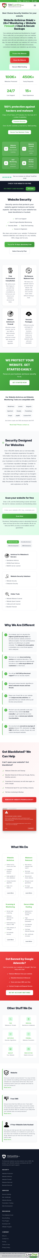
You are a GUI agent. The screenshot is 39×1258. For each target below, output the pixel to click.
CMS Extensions (26, 545)
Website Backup (6, 1200)
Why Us (4, 1236)
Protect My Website (19, 53)
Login (35, 1)
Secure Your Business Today (19, 132)
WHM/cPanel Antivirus (13, 563)
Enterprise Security (12, 583)
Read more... (8, 1087)
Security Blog (6, 1218)
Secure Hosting (6, 1194)
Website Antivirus (7, 1176)
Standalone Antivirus (13, 560)
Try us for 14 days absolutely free (19, 244)
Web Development (13, 545)
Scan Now (19, 516)
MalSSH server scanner (14, 566)
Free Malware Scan (7, 1215)
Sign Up (27, 1)
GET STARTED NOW (20, 382)
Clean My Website (19, 60)
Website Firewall (6, 1179)
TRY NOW (30, 188)
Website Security (13, 542)
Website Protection (7, 1173)
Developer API (6, 1223)
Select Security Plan (19, 251)
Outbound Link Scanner (14, 604)
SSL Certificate (6, 1197)
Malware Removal (7, 1182)
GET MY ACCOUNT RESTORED (19, 992)
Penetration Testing (7, 1203)
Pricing (4, 1241)
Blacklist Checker (12, 606)
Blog (20, 1)
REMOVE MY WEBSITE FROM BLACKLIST (19, 799)
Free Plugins (5, 1221)
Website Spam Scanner (13, 601)
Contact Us (5, 1238)
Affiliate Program (7, 1226)
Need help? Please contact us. (19, 424)
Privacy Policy (6, 1247)
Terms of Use (6, 1244)
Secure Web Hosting (19, 67)
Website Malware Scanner (14, 598)
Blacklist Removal (7, 1185)
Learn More (10, 893)
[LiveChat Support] (32, 1257)
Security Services (26, 542)
